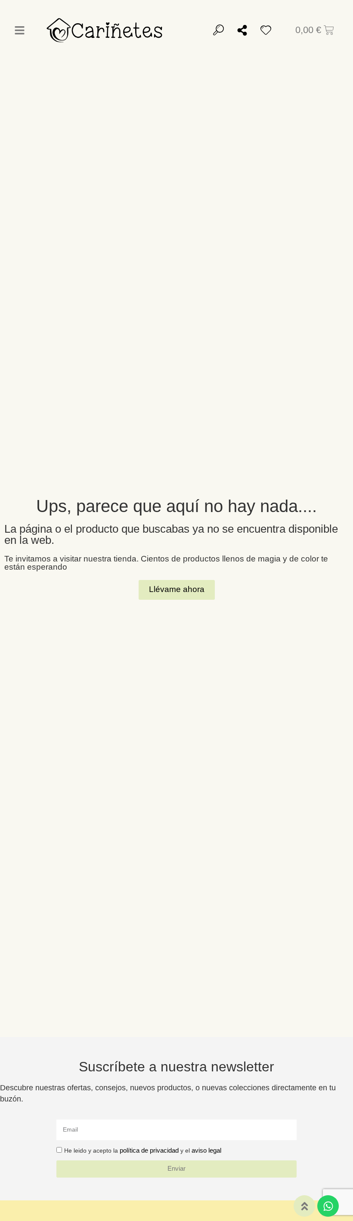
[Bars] (19, 30)
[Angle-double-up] (304, 1206)
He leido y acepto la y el (142, 1150)
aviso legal (206, 1150)
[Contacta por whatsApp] (328, 1206)
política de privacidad (149, 1150)
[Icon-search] (218, 30)
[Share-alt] (242, 30)
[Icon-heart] (265, 30)
